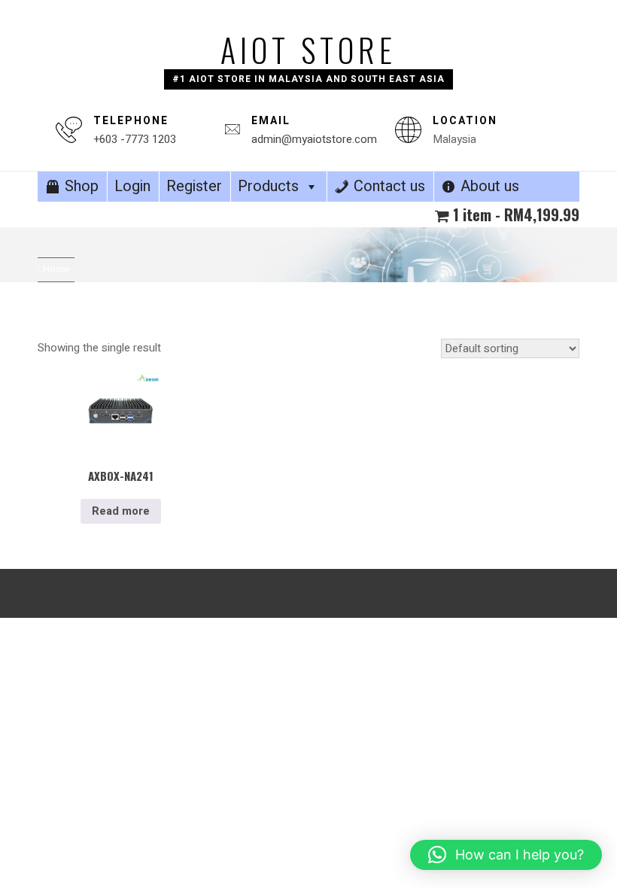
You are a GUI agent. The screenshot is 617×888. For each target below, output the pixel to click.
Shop (82, 186)
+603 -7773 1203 (134, 139)
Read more (121, 511)
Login (132, 186)
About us (489, 186)
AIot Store (308, 49)
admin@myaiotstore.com (314, 139)
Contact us (389, 186)
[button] (506, 855)
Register (194, 186)
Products (268, 186)
